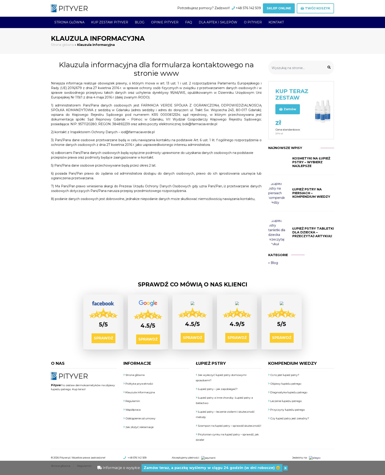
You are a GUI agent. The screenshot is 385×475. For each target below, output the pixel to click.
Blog (139, 22)
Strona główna (69, 22)
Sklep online (279, 8)
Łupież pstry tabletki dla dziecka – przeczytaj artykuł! (313, 232)
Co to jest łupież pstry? (284, 375)
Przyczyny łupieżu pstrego (287, 409)
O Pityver (253, 22)
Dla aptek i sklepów (218, 22)
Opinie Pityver (164, 22)
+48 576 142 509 (248, 8)
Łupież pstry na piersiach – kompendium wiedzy (311, 193)
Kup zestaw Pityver (109, 22)
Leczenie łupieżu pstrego (286, 401)
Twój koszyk (317, 8)
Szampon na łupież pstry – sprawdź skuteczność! (229, 425)
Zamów (289, 109)
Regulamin (132, 401)
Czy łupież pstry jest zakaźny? (289, 418)
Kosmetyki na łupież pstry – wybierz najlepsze (311, 162)
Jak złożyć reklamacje (139, 427)
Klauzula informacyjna (140, 392)
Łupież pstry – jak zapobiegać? (217, 389)
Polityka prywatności (139, 383)
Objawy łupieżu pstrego (285, 383)
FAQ (188, 22)
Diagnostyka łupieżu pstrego (288, 392)
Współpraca (133, 409)
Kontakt (276, 22)
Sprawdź (103, 338)
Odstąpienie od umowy (140, 418)
